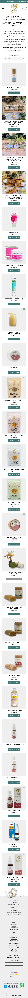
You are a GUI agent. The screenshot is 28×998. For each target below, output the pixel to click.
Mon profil (14, 939)
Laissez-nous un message (14, 964)
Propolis (14, 922)
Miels (14, 921)
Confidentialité (18, 995)
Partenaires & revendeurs (14, 945)
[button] (14, 974)
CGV (14, 932)
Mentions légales (10, 995)
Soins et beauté (14, 927)
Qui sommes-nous (17, 994)
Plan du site (9, 994)
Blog (14, 931)
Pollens (14, 926)
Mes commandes (14, 940)
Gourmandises (14, 929)
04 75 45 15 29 (15, 960)
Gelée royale (14, 924)
